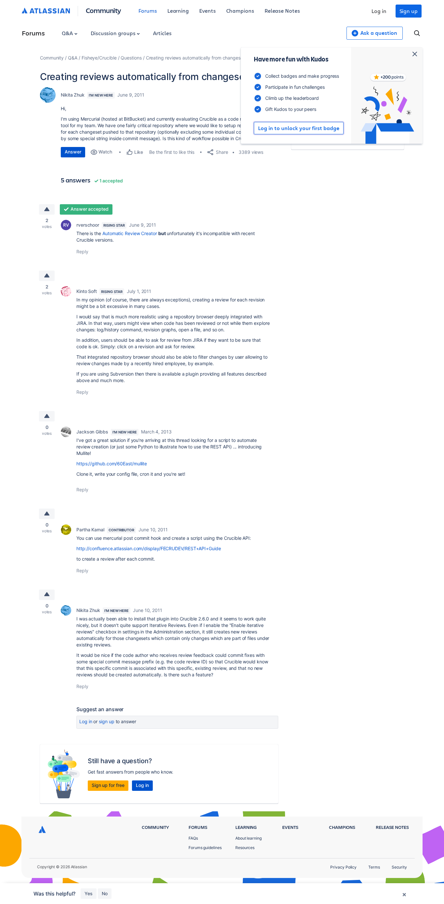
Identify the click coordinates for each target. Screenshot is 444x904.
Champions (240, 10)
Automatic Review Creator (130, 233)
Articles (162, 33)
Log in (379, 10)
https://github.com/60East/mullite (111, 463)
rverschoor (87, 225)
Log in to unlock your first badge (298, 128)
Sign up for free (108, 785)
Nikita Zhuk (73, 95)
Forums (147, 10)
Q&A (68, 33)
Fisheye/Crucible (99, 57)
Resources (245, 847)
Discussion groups (114, 33)
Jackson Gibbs (92, 431)
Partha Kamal (90, 529)
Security (399, 867)
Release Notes (282, 10)
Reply (82, 251)
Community (103, 10)
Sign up (408, 10)
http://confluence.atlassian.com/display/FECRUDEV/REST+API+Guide (148, 548)
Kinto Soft (86, 291)
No (105, 893)
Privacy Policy (343, 867)
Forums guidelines (205, 847)
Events (207, 10)
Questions (131, 57)
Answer (73, 151)
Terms (374, 867)
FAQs (193, 838)
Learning (178, 10)
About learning (248, 838)
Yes (89, 893)
